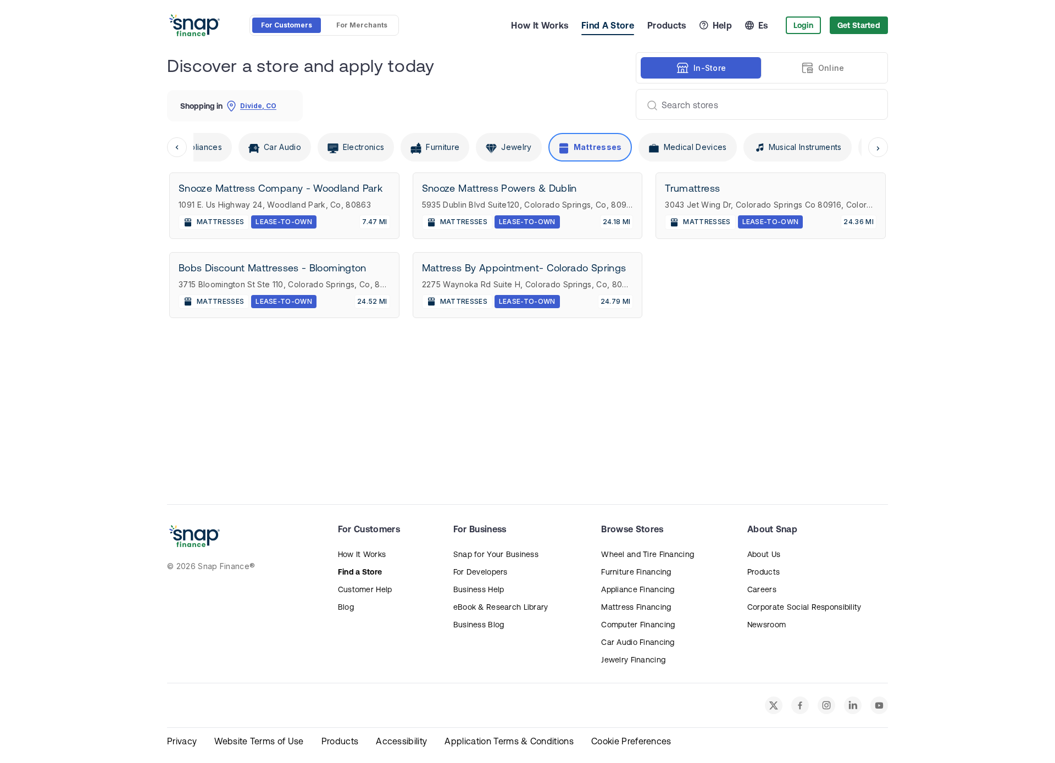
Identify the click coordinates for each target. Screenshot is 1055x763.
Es (763, 25)
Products (666, 25)
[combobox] (757, 104)
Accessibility (401, 741)
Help (722, 25)
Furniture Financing (636, 571)
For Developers (480, 571)
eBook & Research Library (500, 607)
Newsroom (766, 624)
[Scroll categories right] (878, 147)
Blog (346, 607)
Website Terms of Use (258, 741)
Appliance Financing (637, 589)
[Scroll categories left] (177, 147)
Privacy (182, 741)
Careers (761, 589)
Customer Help (365, 589)
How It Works (539, 25)
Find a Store (360, 571)
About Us (763, 554)
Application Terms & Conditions (509, 741)
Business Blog (478, 624)
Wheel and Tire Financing (647, 554)
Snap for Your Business (495, 554)
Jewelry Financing (633, 659)
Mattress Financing (636, 607)
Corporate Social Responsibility (804, 607)
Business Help (478, 589)
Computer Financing (638, 624)
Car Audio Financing (637, 642)
